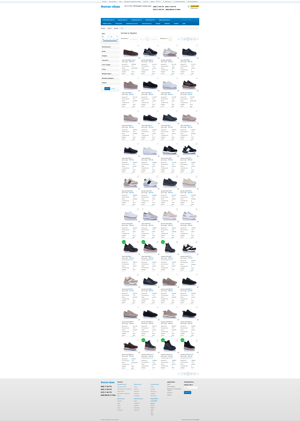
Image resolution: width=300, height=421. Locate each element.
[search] (181, 20)
